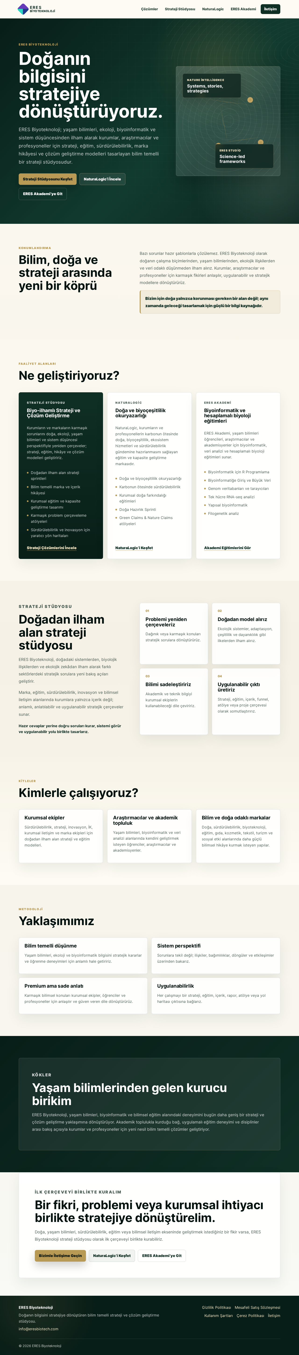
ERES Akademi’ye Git (42, 193)
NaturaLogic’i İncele (102, 179)
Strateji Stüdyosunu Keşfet (47, 179)
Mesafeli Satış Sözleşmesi (257, 1307)
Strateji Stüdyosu (180, 9)
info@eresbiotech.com (38, 1329)
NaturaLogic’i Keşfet (134, 547)
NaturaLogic (213, 9)
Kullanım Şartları (218, 1315)
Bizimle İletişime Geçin (60, 1255)
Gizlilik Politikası (216, 1307)
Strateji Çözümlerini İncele (52, 547)
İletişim (270, 9)
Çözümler (149, 9)
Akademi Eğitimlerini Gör (227, 547)
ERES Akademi (243, 9)
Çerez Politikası (250, 1315)
